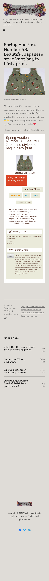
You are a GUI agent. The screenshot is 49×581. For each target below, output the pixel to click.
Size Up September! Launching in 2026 (15, 371)
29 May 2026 (43, 383)
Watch (35, 195)
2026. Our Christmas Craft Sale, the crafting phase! (19, 348)
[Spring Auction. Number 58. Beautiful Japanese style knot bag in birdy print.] (24, 163)
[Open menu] (4, 30)
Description (15, 195)
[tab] (15, 195)
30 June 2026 (43, 348)
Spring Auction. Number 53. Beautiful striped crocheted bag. (11, 311)
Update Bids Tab (24, 202)
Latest (24, 99)
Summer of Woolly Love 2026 (14, 360)
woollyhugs (16, 99)
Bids (26, 195)
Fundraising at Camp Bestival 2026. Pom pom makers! (16, 383)
